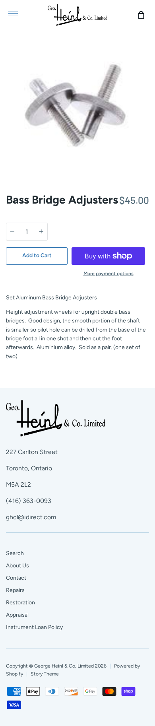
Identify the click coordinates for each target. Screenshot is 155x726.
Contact (16, 578)
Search (15, 553)
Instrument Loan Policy (34, 627)
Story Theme (45, 674)
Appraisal (17, 614)
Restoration (20, 602)
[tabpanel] (77, 108)
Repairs (15, 590)
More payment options (108, 273)
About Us (17, 565)
